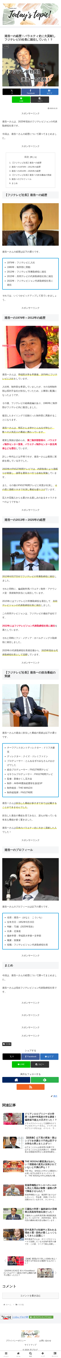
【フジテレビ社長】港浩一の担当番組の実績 (31, 175)
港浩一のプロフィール (21, 179)
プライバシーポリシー (16, 1340)
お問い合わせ (45, 1340)
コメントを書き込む (30, 1295)
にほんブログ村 (20, 1317)
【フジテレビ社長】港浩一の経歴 (26, 163)
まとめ (15, 183)
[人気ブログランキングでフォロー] (41, 1317)
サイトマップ (30, 1345)
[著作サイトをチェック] (16, 1080)
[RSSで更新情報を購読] (31, 1087)
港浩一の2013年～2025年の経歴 (26, 171)
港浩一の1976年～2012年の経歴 (26, 167)
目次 (26, 157)
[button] (40, 99)
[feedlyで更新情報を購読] (45, 1080)
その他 (7, 1044)
